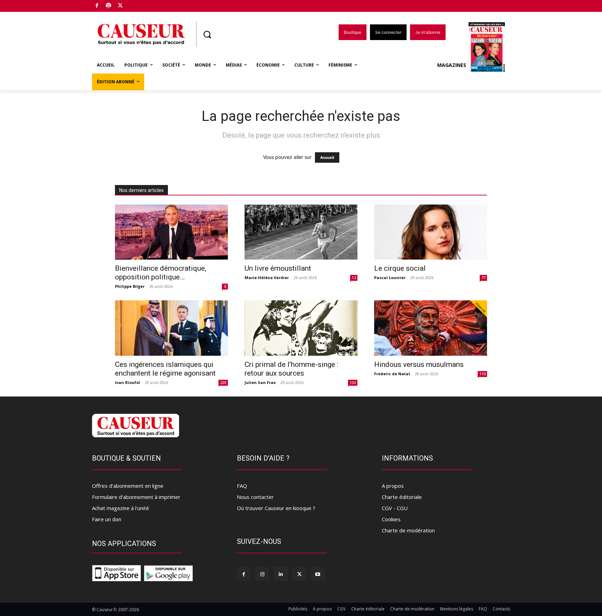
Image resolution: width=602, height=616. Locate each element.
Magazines (451, 65)
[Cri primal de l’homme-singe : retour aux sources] (301, 328)
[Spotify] (109, 6)
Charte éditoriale (402, 496)
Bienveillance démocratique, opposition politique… (160, 272)
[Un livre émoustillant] (301, 232)
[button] (206, 34)
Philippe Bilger (130, 286)
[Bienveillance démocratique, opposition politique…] (171, 232)
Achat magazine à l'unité (120, 508)
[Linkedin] (280, 574)
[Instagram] (262, 574)
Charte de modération (408, 530)
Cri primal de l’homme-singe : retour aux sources (291, 368)
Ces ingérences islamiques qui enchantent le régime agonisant (165, 368)
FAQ (242, 485)
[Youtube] (318, 574)
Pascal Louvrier (390, 277)
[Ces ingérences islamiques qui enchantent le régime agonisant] (171, 328)
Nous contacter (255, 496)
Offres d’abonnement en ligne (127, 485)
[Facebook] (97, 6)
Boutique (138, 4)
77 (483, 277)
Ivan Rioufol (127, 382)
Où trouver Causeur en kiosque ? (276, 508)
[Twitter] (120, 6)
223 (223, 382)
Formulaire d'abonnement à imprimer (136, 496)
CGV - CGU (395, 508)
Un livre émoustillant (278, 268)
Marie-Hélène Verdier (267, 277)
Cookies (391, 519)
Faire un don (106, 519)
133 (353, 382)
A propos (393, 485)
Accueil (327, 157)
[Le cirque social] (430, 232)
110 (482, 373)
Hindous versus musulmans (419, 364)
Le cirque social (400, 268)
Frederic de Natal (392, 373)
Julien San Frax (260, 382)
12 (354, 277)
